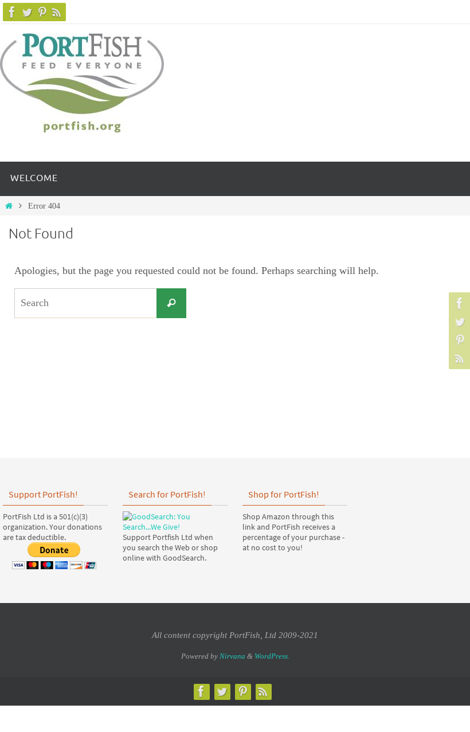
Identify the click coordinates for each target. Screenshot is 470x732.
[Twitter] (27, 12)
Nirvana (232, 656)
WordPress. (271, 656)
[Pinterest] (42, 12)
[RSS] (57, 12)
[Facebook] (12, 12)
